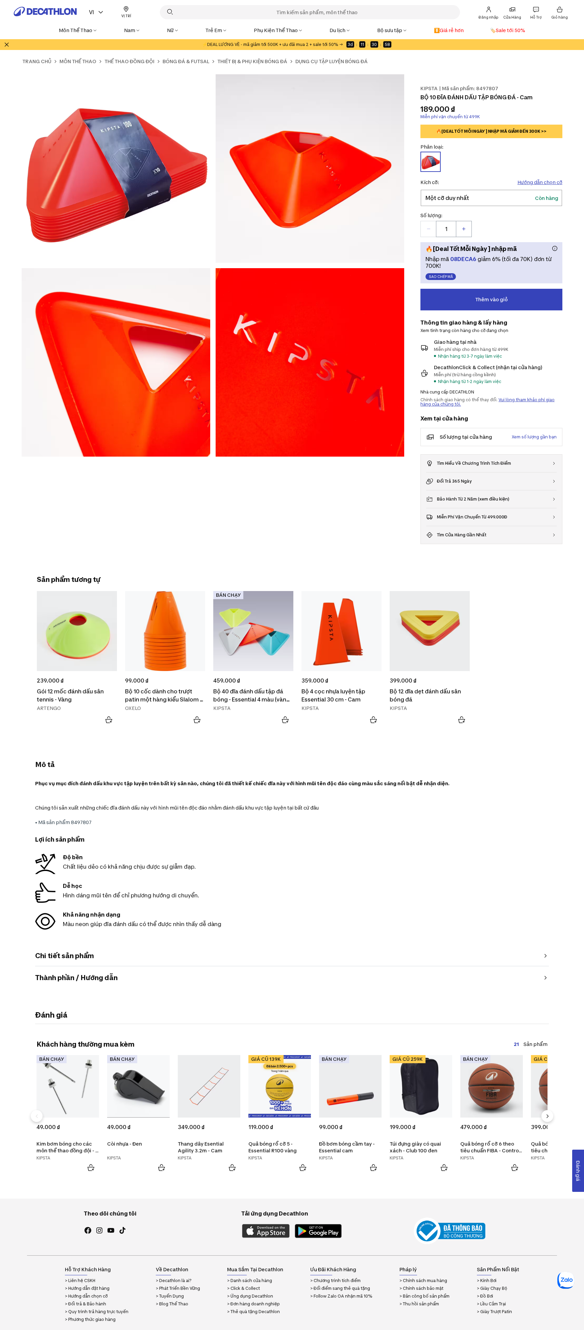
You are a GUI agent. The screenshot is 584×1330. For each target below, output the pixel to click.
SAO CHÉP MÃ (441, 277)
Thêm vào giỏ (491, 299)
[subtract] (428, 229)
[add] (464, 229)
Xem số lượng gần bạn (534, 436)
